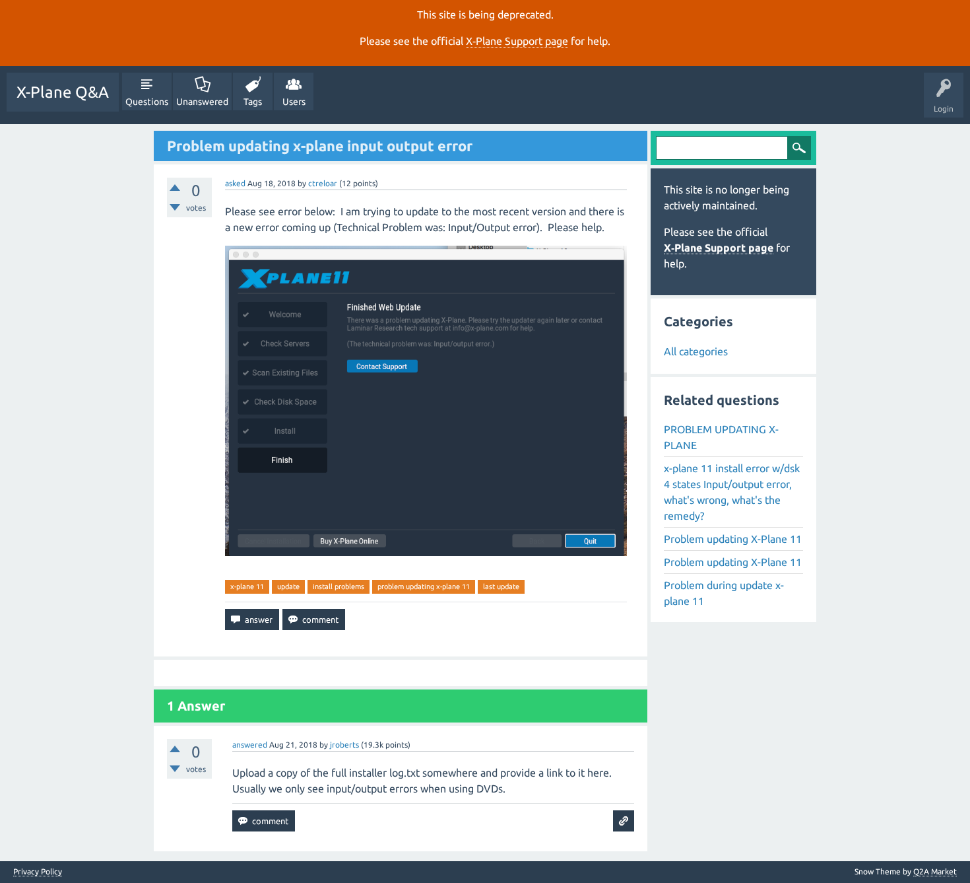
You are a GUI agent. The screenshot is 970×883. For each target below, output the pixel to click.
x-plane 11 (247, 586)
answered (249, 744)
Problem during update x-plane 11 (724, 593)
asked (235, 183)
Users (294, 101)
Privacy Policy (37, 872)
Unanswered (202, 101)
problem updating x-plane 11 (423, 586)
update (288, 586)
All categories (696, 351)
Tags (252, 101)
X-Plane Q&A (62, 92)
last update (501, 586)
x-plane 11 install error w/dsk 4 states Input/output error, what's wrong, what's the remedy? (732, 492)
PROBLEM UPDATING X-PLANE (721, 437)
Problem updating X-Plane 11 (733, 539)
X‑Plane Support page (517, 41)
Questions (146, 101)
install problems (338, 586)
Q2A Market (935, 871)
